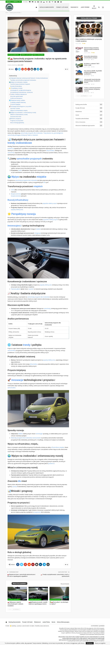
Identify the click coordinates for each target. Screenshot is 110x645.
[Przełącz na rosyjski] (47, 1)
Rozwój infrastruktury (18, 200)
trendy (26, 344)
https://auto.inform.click (80, 628)
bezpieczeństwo (16, 196)
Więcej (94, 8)
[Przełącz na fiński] (35, 1)
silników (20, 433)
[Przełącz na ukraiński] (52, 1)
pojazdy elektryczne (17, 209)
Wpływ (15, 176)
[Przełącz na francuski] (38, 1)
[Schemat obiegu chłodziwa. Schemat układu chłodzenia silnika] (79, 50)
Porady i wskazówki (38, 54)
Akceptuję (89, 643)
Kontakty (25, 1)
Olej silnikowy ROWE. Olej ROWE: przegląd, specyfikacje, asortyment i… (93, 72)
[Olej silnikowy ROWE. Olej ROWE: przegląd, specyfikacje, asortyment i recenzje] (79, 73)
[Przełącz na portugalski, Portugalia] (58, 1)
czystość (31, 289)
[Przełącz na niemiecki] (30, 1)
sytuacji (14, 486)
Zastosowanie (36, 438)
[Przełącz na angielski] (55, 1)
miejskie (41, 176)
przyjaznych (36, 158)
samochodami (50, 150)
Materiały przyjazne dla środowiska (21, 438)
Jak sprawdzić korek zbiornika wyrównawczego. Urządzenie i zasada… (92, 81)
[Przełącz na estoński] (32, 1)
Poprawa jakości (15, 289)
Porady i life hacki (62, 7)
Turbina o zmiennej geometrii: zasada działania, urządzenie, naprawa (92, 89)
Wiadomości (74, 7)
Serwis (77, 115)
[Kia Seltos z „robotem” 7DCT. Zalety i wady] (79, 65)
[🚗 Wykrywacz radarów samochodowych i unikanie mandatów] (17, 593)
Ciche (12, 190)
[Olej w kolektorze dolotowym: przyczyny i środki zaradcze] (89, 29)
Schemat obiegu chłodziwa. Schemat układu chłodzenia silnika (91, 49)
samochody (11, 152)
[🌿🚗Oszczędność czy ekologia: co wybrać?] (59, 593)
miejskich (38, 186)
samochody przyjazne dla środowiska (26, 180)
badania (38, 229)
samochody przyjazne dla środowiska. (32, 133)
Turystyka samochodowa (82, 118)
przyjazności (37, 512)
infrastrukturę (34, 364)
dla (19, 481)
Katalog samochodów (47, 7)
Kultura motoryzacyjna (63, 622)
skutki (20, 170)
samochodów (23, 158)
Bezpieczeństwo (16, 194)
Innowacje (17, 379)
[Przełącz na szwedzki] (61, 1)
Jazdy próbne (85, 7)
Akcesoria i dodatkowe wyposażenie (14, 599)
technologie (39, 433)
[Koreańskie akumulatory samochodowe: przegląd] (79, 58)
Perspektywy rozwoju (23, 213)
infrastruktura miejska (57, 447)
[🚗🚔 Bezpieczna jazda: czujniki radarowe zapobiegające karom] (38, 593)
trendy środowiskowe (20, 142)
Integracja (38, 233)
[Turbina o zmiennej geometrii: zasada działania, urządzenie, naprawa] (79, 89)
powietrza (11, 148)
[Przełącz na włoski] (41, 1)
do (44, 182)
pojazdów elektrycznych (49, 203)
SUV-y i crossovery (80, 122)
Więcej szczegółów (100, 643)
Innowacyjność (14, 225)
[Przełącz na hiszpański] (49, 1)
